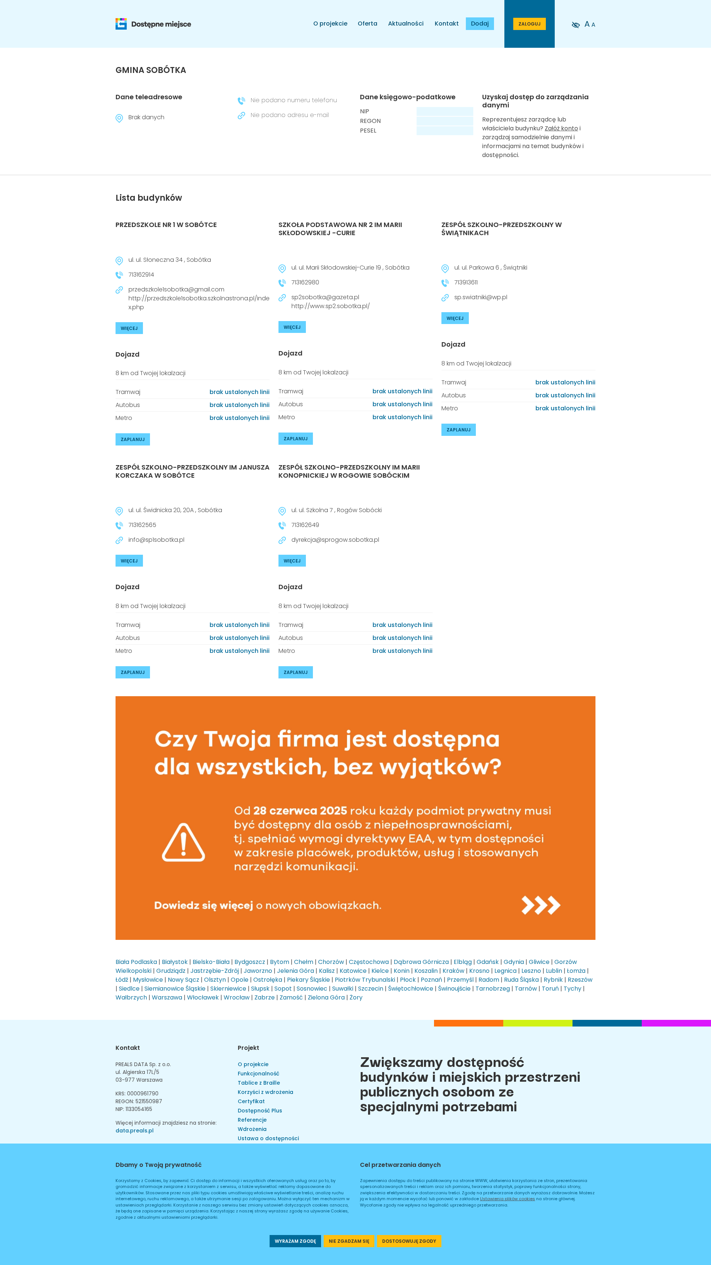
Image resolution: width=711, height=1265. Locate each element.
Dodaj (480, 23)
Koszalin (426, 971)
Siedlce (129, 988)
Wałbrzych (131, 997)
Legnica (505, 971)
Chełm (303, 962)
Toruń (550, 988)
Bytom (279, 962)
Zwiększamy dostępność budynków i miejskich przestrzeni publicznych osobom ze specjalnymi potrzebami (470, 1082)
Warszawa (167, 997)
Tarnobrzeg (492, 988)
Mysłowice (148, 979)
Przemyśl (460, 979)
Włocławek (203, 997)
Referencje (252, 1120)
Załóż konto (561, 128)
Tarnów (526, 988)
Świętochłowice (410, 988)
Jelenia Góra (295, 971)
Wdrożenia (252, 1129)
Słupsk (260, 988)
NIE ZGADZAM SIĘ (349, 1241)
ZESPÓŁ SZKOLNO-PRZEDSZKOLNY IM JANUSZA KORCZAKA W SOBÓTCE (193, 471)
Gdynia (514, 962)
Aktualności (406, 23)
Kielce (380, 971)
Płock (408, 979)
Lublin (554, 971)
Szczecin (370, 988)
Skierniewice (228, 988)
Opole (239, 979)
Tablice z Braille (259, 1083)
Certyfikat (251, 1101)
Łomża (576, 971)
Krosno (479, 971)
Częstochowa (369, 962)
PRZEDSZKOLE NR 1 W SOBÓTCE (166, 224)
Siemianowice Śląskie (175, 988)
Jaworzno (258, 971)
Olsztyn (215, 979)
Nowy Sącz (183, 979)
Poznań (431, 979)
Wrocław (237, 997)
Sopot (283, 988)
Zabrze (264, 997)
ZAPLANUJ (133, 439)
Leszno (531, 971)
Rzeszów (580, 979)
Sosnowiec (312, 988)
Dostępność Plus (260, 1110)
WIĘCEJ (129, 328)
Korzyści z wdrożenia (265, 1092)
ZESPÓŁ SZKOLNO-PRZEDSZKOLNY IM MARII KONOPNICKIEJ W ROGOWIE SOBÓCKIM (349, 471)
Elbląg (463, 962)
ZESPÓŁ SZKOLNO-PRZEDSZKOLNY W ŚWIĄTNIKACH (501, 228)
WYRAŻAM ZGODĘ (295, 1241)
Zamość (291, 997)
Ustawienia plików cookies (507, 1199)
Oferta (367, 23)
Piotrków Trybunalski (365, 979)
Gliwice (539, 962)
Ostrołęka (267, 979)
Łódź (122, 979)
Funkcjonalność (258, 1073)
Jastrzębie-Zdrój (214, 971)
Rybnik (553, 979)
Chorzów (331, 962)
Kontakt (447, 23)
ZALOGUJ (529, 24)
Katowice (353, 971)
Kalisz (327, 971)
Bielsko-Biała (211, 962)
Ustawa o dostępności (268, 1138)
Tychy (572, 988)
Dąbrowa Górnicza (421, 962)
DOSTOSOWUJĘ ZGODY (409, 1241)
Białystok (175, 962)
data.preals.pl (135, 1130)
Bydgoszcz (249, 962)
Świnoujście (454, 988)
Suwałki (342, 988)
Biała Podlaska (136, 962)
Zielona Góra (326, 997)
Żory (356, 997)
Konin (402, 971)
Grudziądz (171, 971)
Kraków (453, 971)
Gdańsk (488, 962)
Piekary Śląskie (308, 979)
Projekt (248, 1047)
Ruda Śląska (521, 979)
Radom (488, 979)
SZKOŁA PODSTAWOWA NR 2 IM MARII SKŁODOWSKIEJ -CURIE (340, 228)
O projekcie (330, 23)
